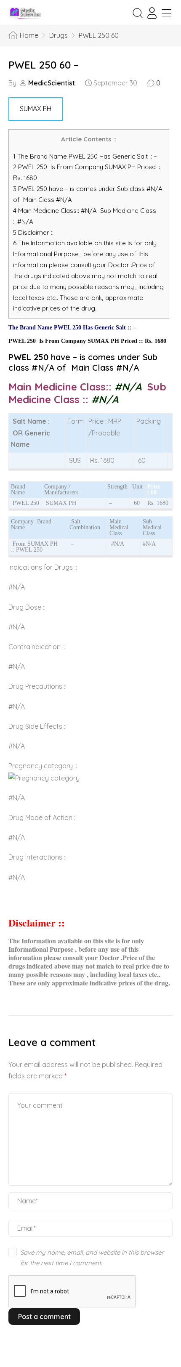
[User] (152, 13)
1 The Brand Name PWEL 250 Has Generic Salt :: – (86, 156)
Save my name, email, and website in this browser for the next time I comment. (92, 1257)
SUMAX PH (35, 108)
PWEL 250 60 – (43, 64)
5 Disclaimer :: (33, 232)
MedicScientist (51, 83)
